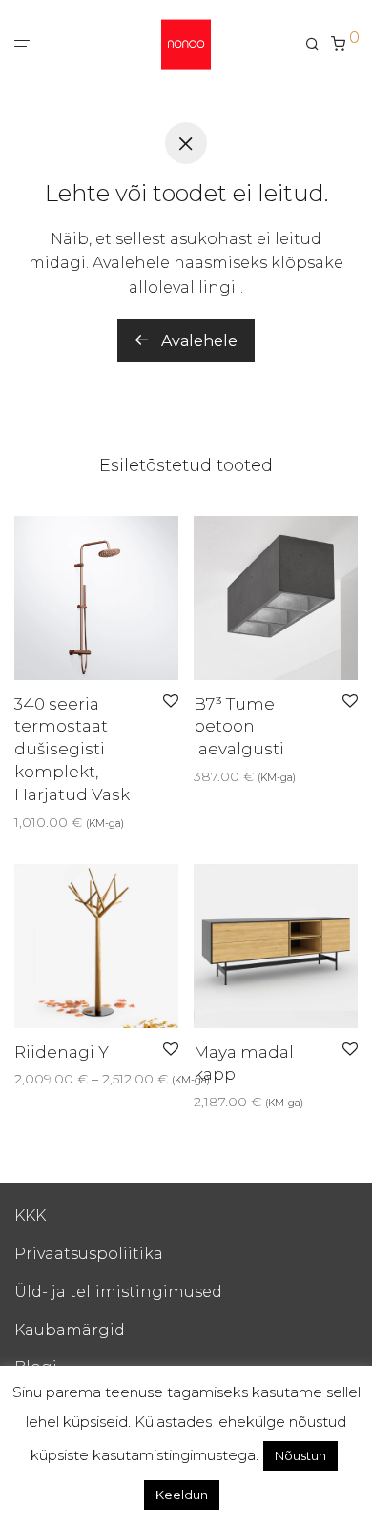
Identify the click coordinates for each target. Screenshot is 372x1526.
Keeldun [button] (181, 1494)
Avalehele (197, 341)
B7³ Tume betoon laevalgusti (239, 726)
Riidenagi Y (61, 1052)
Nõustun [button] (300, 1455)
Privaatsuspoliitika (88, 1254)
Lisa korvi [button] (39, 822)
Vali (199, 776)
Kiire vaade (115, 822)
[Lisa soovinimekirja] (170, 702)
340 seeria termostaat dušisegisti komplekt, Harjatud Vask (72, 749)
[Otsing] (318, 44)
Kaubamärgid (69, 1330)
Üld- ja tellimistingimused (118, 1292)
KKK (30, 1215)
